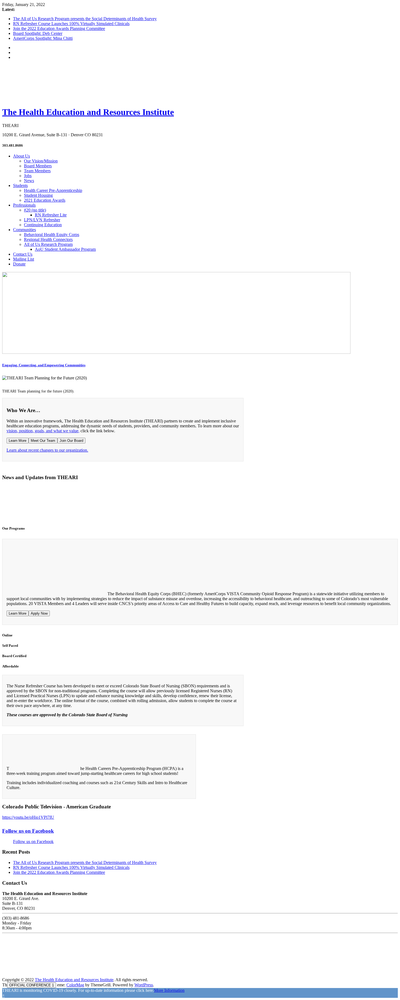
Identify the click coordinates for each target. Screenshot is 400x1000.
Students (20, 185)
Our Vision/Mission (41, 161)
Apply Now (39, 613)
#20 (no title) (35, 210)
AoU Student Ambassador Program (65, 249)
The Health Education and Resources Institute (88, 112)
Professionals (24, 205)
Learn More (17, 441)
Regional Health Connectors (48, 239)
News (29, 180)
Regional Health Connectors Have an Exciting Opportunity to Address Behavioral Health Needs (237, 510)
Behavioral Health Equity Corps (51, 234)
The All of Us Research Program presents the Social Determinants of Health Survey (85, 18)
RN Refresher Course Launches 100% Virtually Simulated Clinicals (71, 23)
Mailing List (23, 259)
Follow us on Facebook (28, 831)
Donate (19, 264)
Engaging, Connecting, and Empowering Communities (43, 365)
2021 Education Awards (44, 200)
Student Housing (38, 195)
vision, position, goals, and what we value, (43, 430)
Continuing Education (43, 224)
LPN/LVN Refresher (42, 219)
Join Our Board (71, 441)
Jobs (28, 175)
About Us (21, 156)
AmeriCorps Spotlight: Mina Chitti (43, 38)
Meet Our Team (43, 441)
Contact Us (22, 254)
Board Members (38, 166)
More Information (169, 990)
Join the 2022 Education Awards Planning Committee (59, 28)
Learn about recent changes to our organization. (47, 450)
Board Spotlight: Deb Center (37, 33)
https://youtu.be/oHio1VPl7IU (28, 817)
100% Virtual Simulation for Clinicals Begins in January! (66, 510)
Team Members (37, 170)
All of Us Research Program (48, 244)
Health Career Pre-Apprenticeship (53, 190)
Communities (24, 229)
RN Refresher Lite (51, 215)
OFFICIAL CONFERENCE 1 (31, 985)
